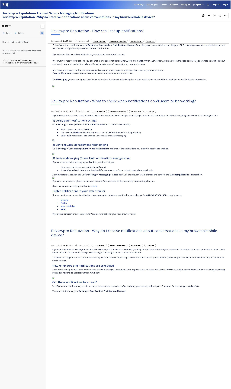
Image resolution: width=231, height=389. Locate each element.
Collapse (21, 33)
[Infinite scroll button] (42, 33)
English (198, 5)
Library (164, 5)
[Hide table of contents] (43, 26)
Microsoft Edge (68, 206)
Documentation (99, 41)
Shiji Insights (152, 5)
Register (216, 5)
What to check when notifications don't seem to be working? (21, 52)
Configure (150, 41)
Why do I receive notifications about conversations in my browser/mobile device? (21, 61)
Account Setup (136, 41)
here (95, 186)
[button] (208, 4)
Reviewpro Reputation (118, 41)
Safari (63, 209)
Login (225, 5)
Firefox (64, 203)
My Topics (185, 5)
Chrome (64, 199)
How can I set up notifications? (15, 42)
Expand (8, 33)
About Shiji (139, 5)
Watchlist (174, 5)
